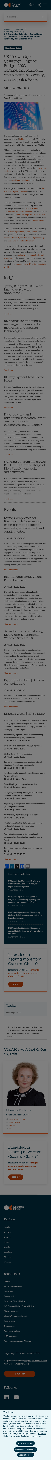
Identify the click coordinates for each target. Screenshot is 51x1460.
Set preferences (26, 1455)
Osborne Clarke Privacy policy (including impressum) (24, 1434)
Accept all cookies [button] (25, 1443)
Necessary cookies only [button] (25, 1449)
